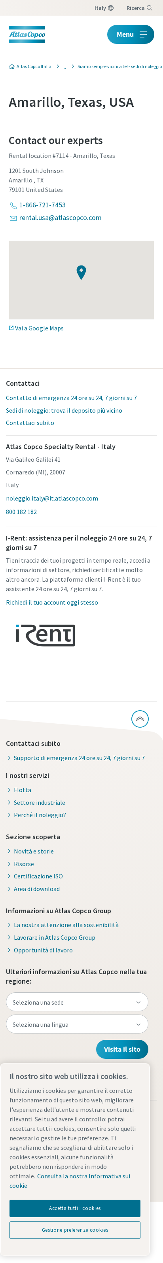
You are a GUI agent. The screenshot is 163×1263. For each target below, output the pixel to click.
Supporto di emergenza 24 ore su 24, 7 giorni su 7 (79, 758)
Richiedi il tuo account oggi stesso (52, 602)
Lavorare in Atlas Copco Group (54, 937)
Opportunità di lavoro (43, 950)
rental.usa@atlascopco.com (60, 217)
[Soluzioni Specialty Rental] (62, 66)
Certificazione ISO (38, 876)
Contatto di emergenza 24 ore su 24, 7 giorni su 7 (71, 398)
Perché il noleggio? (40, 815)
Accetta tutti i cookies (75, 1208)
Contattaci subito (30, 423)
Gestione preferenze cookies (75, 1230)
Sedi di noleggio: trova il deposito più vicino (64, 410)
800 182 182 (21, 512)
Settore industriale (39, 802)
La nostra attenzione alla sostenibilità (66, 925)
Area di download (37, 889)
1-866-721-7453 (42, 204)
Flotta (22, 790)
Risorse (24, 864)
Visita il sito (122, 1049)
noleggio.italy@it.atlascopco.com (52, 498)
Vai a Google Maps (39, 328)
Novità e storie (34, 851)
